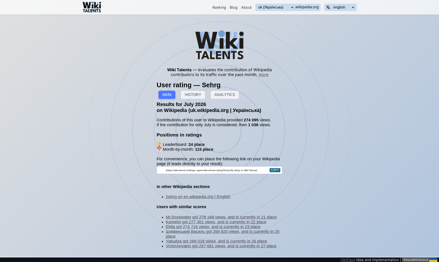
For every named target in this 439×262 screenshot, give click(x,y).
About (246, 7)
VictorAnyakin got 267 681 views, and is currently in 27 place (221, 246)
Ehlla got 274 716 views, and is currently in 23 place (213, 226)
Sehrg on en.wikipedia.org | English (198, 196)
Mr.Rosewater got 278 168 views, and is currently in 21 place (221, 217)
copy (275, 170)
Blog (234, 7)
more (263, 74)
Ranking (219, 7)
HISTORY (193, 95)
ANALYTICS (224, 95)
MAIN (166, 95)
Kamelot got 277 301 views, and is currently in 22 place (216, 222)
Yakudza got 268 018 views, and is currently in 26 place (216, 241)
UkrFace (348, 259)
